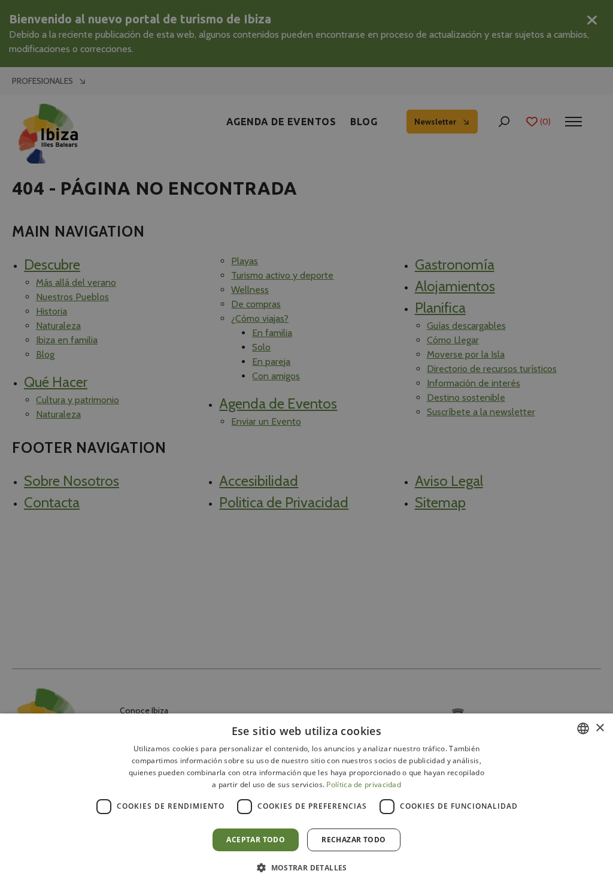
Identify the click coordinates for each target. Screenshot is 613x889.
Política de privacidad (363, 784)
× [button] (599, 728)
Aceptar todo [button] (255, 839)
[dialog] (306, 801)
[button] (306, 867)
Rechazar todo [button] (353, 839)
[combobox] (583, 728)
